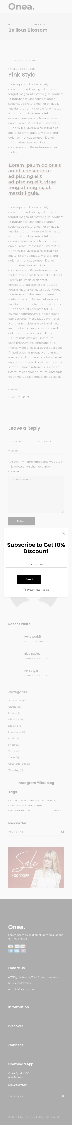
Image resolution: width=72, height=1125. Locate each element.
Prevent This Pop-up (38, 590)
